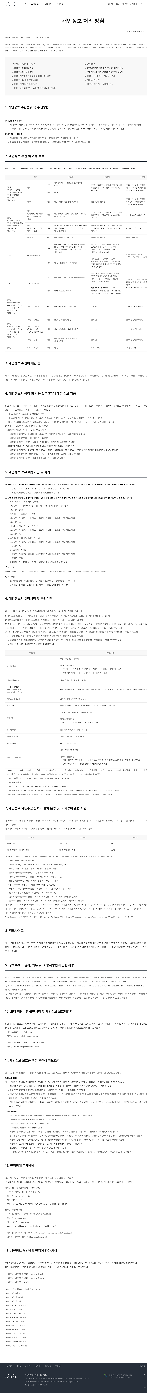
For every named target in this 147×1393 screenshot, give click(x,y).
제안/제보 (38, 1366)
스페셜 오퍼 (35, 4)
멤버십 (19, 1366)
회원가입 (111, 4)
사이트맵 (58, 1366)
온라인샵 (60, 4)
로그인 (118, 4)
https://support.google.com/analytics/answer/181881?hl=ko (93, 917)
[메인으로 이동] (11, 3)
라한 (24, 4)
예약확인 (125, 4)
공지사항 (28, 1366)
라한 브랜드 (9, 1366)
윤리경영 (48, 1366)
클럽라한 (48, 4)
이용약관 (142, 1366)
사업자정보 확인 (75, 1381)
